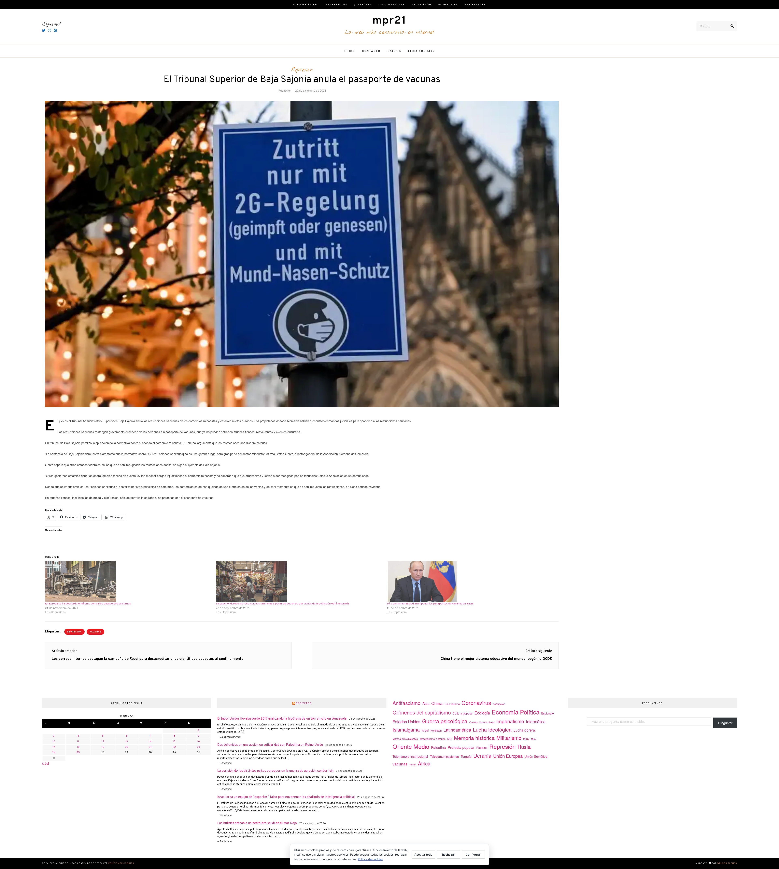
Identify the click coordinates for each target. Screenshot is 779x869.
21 (150, 747)
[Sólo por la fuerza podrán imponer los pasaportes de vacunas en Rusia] (470, 581)
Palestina (438, 747)
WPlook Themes (727, 863)
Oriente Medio (411, 746)
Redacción (285, 90)
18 (78, 747)
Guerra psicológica (444, 721)
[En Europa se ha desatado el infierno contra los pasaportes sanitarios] (128, 581)
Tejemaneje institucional (410, 756)
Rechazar (448, 854)
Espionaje (547, 713)
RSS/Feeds (304, 703)
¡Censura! (363, 4)
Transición (421, 4)
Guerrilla (473, 722)
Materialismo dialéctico (405, 739)
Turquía (466, 756)
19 (103, 747)
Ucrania (482, 755)
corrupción (499, 704)
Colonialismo (452, 704)
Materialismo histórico (432, 739)
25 (78, 752)
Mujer (534, 738)
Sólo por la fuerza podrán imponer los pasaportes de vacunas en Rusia (430, 603)
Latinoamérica (457, 729)
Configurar (473, 854)
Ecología (482, 713)
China (437, 703)
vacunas (95, 632)
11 (78, 741)
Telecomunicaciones (444, 756)
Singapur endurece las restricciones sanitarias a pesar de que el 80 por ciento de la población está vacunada (282, 603)
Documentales (392, 4)
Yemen (412, 764)
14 (150, 741)
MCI (449, 739)
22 (174, 747)
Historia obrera (486, 722)
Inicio (349, 51)
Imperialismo (510, 721)
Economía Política (515, 712)
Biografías (448, 4)
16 (198, 741)
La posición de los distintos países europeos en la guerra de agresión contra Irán (275, 771)
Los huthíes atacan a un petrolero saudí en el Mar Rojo (257, 823)
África (424, 763)
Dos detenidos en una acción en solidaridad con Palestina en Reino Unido (270, 745)
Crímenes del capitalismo (422, 712)
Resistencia (475, 4)
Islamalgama (406, 729)
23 (198, 747)
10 (54, 741)
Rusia (524, 746)
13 (126, 741)
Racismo (481, 748)
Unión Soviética (535, 756)
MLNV (526, 738)
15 (174, 741)
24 (54, 752)
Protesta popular (461, 747)
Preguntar (725, 723)
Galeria (394, 51)
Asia (425, 703)
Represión (302, 70)
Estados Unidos (406, 721)
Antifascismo (407, 702)
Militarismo (508, 737)
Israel (425, 730)
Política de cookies (121, 863)
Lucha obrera (524, 730)
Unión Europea (508, 755)
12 (103, 741)
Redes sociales (421, 51)
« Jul (45, 764)
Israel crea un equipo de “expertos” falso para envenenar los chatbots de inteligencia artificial (286, 797)
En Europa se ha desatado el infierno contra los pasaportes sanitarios (88, 603)
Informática (536, 721)
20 (126, 747)
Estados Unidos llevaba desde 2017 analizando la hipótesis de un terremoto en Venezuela (281, 719)
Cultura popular (463, 713)
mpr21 (389, 21)
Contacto (371, 51)
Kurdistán (436, 730)
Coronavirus (476, 703)
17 (54, 747)
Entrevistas (336, 4)
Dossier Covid (306, 4)
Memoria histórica (474, 737)
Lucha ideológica (492, 729)
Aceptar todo (423, 854)
